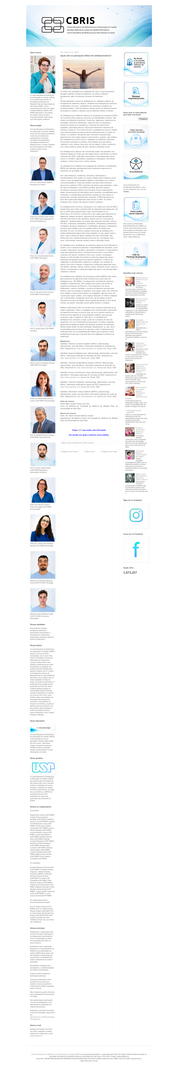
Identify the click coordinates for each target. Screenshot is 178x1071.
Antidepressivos (77, 443)
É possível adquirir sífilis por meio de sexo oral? (142, 323)
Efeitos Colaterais (88, 443)
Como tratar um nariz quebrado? (133, 411)
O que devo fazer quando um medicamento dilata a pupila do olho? (142, 368)
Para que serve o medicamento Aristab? (142, 301)
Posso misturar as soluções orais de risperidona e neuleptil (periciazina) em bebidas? (136, 393)
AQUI (80, 430)
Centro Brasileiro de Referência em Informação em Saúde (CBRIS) (56, 1054)
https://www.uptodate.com (86, 349)
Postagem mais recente (69, 452)
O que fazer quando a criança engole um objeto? (141, 453)
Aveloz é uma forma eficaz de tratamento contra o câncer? (142, 477)
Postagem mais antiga (109, 452)
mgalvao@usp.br (36, 1036)
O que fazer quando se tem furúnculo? (141, 345)
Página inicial (89, 452)
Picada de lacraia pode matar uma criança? (140, 430)
